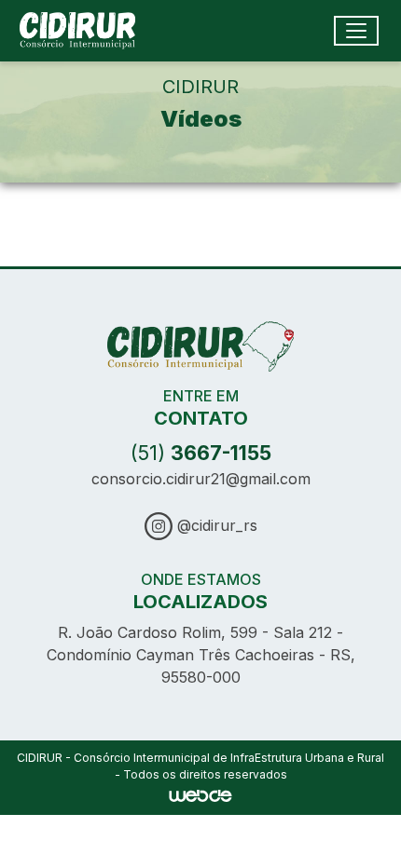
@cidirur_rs (215, 525)
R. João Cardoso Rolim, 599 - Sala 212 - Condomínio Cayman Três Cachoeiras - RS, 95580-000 (201, 654)
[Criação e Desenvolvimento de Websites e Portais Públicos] (200, 794)
